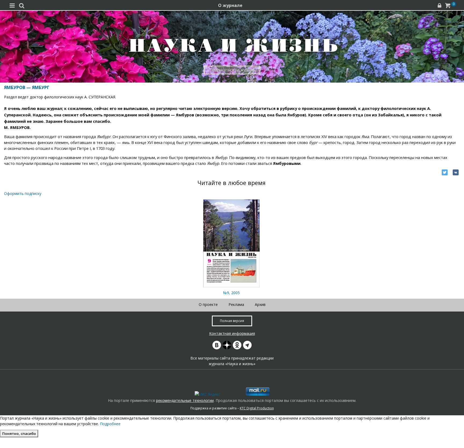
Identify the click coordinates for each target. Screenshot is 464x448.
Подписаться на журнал (232, 69)
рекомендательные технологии (185, 400)
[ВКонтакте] (456, 172)
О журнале (230, 5)
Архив (260, 304)
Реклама (236, 304)
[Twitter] (445, 172)
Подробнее (110, 423)
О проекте (208, 304)
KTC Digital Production (257, 408)
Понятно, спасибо (19, 433)
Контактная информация (232, 333)
